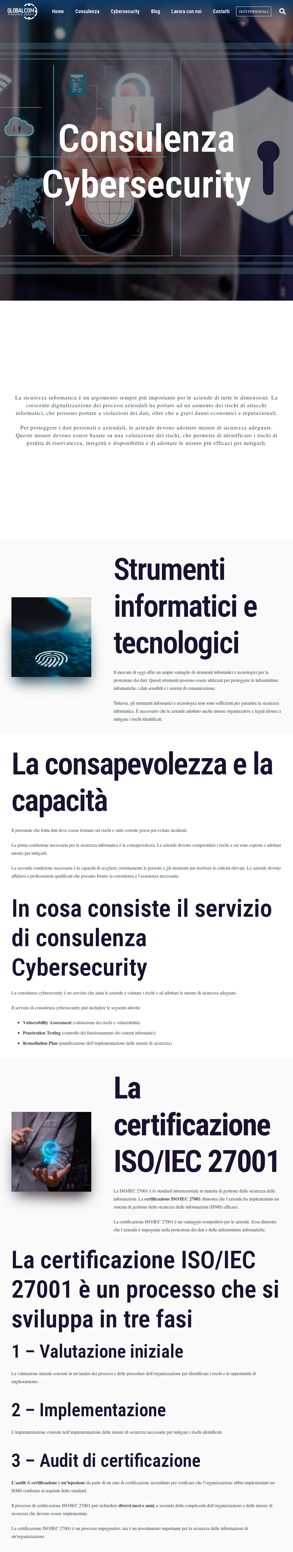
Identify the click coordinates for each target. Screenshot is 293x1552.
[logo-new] (22, 11)
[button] (282, 11)
